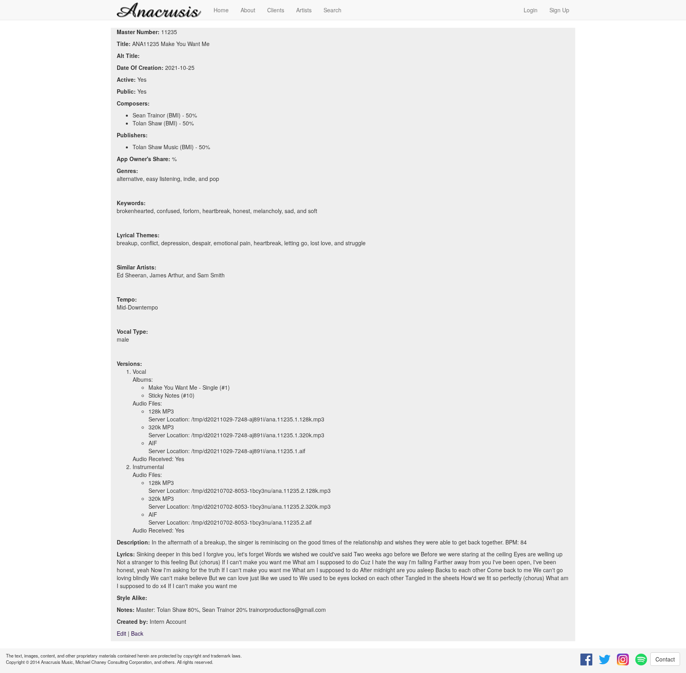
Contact (665, 659)
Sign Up (559, 10)
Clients (275, 10)
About (248, 10)
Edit (121, 633)
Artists (304, 10)
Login (531, 10)
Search (332, 10)
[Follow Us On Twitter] (605, 659)
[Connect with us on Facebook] (586, 659)
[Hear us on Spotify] (641, 659)
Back (137, 633)
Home (221, 10)
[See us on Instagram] (623, 659)
